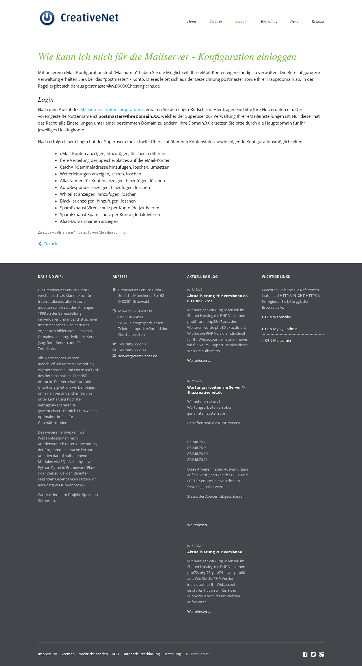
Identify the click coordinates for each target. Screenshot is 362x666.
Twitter (313, 654)
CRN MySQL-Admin (281, 328)
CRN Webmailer (278, 316)
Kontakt (318, 21)
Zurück (50, 243)
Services (216, 21)
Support (241, 21)
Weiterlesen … (199, 360)
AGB (115, 653)
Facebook (305, 654)
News (294, 21)
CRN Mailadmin (278, 340)
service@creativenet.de (137, 355)
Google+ (321, 654)
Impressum (47, 653)
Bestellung (269, 21)
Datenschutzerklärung (141, 653)
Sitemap (68, 653)
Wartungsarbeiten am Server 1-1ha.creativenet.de (216, 390)
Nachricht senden (93, 653)
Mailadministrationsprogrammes (112, 109)
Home (192, 21)
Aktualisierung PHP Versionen (214, 551)
